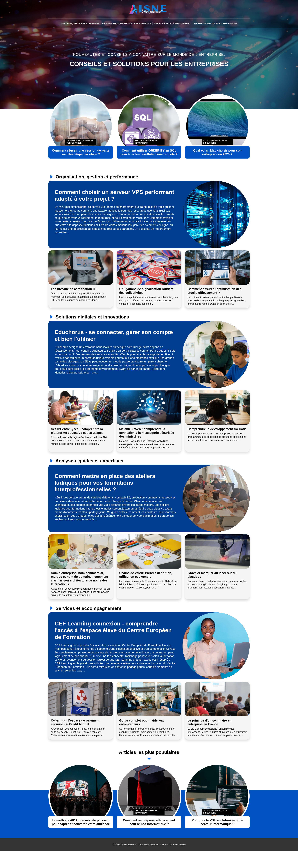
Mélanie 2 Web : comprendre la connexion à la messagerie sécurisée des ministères (146, 432)
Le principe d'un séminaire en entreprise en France (209, 722)
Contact (164, 844)
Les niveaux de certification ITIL (74, 289)
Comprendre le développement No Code (216, 429)
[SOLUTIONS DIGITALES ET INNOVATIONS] (149, 796)
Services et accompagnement (172, 23)
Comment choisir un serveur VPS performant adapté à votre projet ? (114, 195)
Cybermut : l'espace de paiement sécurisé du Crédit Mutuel (75, 722)
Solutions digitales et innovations (215, 23)
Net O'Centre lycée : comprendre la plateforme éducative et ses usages (77, 430)
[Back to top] (289, 842)
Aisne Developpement (125, 844)
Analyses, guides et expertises (80, 23)
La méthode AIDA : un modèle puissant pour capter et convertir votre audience (81, 822)
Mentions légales (177, 844)
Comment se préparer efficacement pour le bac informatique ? (149, 822)
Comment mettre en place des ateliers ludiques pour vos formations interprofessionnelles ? (105, 483)
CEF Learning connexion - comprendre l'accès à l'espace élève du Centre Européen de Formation (113, 630)
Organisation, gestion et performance (126, 23)
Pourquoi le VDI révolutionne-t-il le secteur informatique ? (217, 822)
